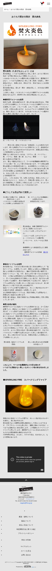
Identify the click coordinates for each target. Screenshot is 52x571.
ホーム (6, 9)
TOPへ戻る (26, 480)
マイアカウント (26, 546)
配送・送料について (26, 517)
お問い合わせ (26, 555)
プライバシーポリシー (26, 533)
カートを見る (26, 551)
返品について (26, 521)
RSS (23, 540)
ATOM (28, 540)
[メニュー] (48, 3)
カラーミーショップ (10, 562)
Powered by (19, 566)
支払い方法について (26, 525)
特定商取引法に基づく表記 (26, 529)
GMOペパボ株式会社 (36, 562)
